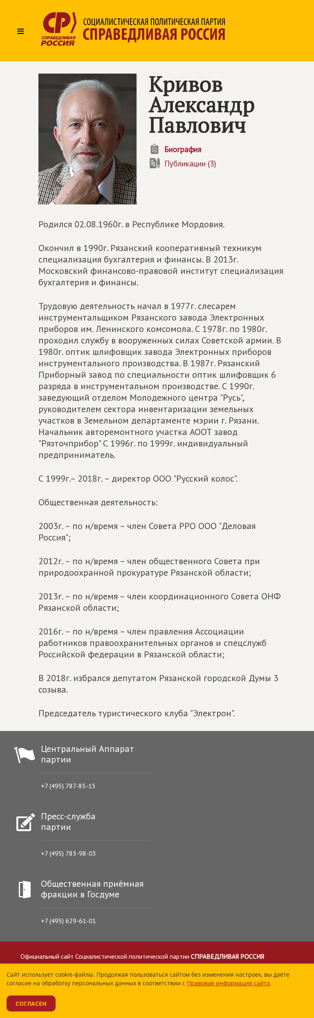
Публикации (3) (190, 163)
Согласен (31, 1003)
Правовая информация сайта (228, 983)
